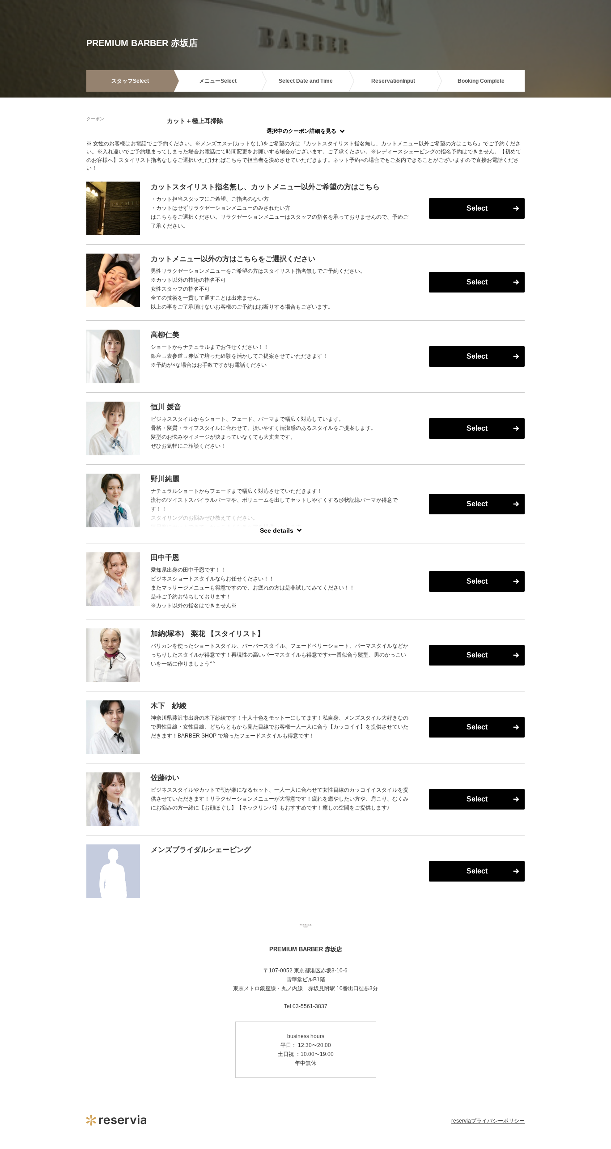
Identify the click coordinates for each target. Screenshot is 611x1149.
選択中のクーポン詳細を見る (301, 131)
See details (276, 530)
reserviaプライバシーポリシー (488, 1121)
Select (477, 208)
